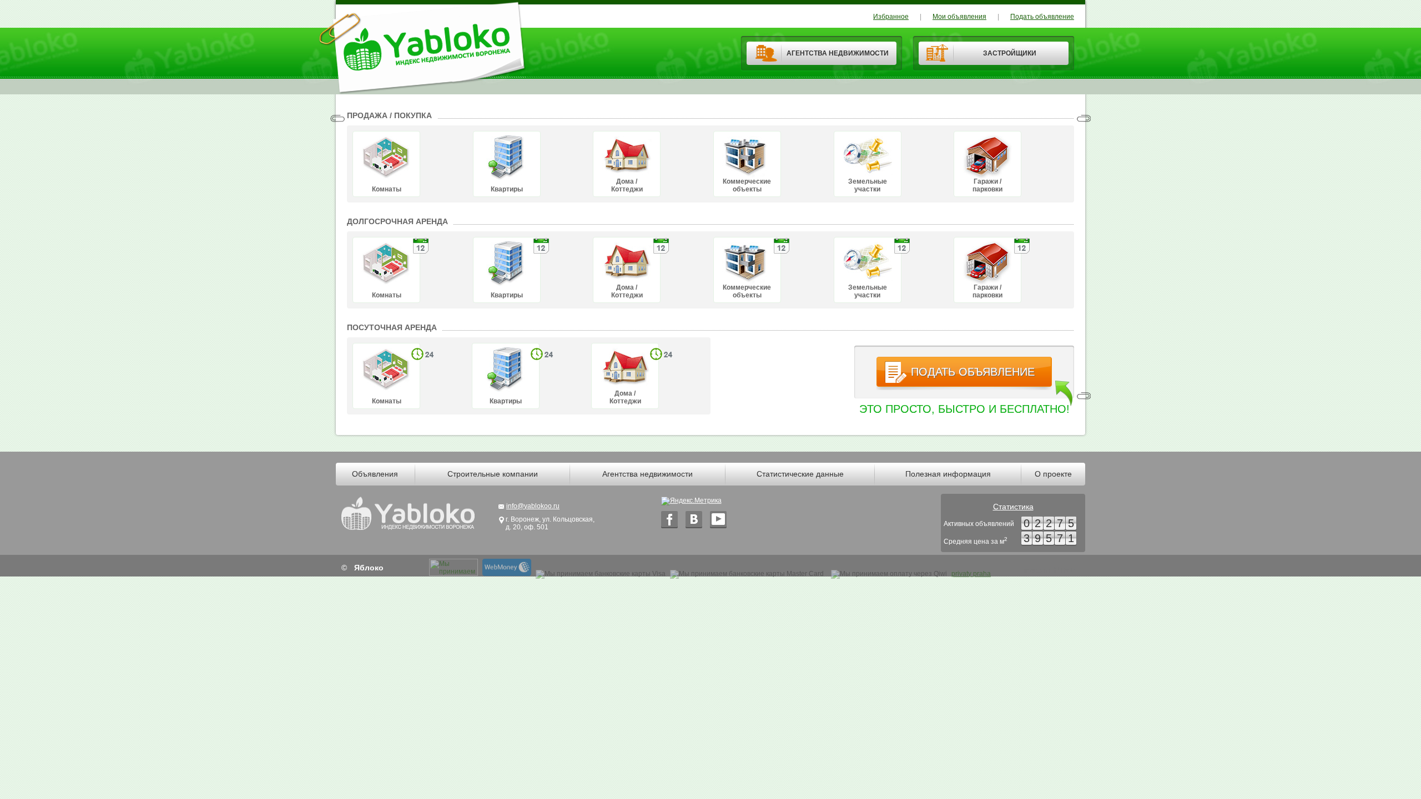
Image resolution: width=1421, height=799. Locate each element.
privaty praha (971, 574)
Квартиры (507, 189)
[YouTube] (718, 519)
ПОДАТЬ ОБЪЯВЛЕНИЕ (973, 372)
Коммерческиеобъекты (747, 185)
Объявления (375, 473)
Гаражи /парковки (987, 185)
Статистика (1013, 506)
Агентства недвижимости (647, 473)
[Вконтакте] (694, 519)
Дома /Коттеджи (627, 185)
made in (1050, 570)
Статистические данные (800, 473)
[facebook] (669, 519)
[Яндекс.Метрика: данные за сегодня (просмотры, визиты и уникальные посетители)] (691, 501)
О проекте (1053, 473)
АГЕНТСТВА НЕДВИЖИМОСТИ (838, 53)
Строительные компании (492, 473)
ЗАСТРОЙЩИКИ (1009, 53)
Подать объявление (1042, 17)
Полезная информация (948, 473)
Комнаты (386, 189)
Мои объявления (959, 17)
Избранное (891, 17)
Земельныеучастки (867, 185)
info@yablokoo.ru (533, 506)
